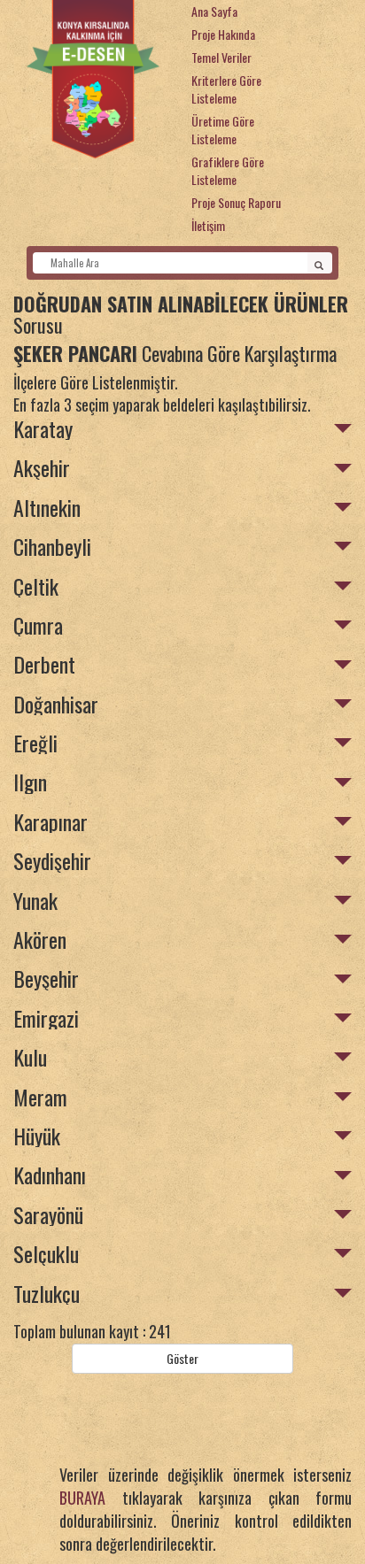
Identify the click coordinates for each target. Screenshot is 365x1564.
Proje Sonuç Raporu (236, 202)
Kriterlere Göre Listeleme (226, 89)
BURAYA (82, 1497)
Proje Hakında (223, 34)
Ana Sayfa (214, 11)
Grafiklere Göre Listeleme (227, 170)
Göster (182, 1358)
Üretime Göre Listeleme (222, 130)
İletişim (208, 225)
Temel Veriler (221, 57)
